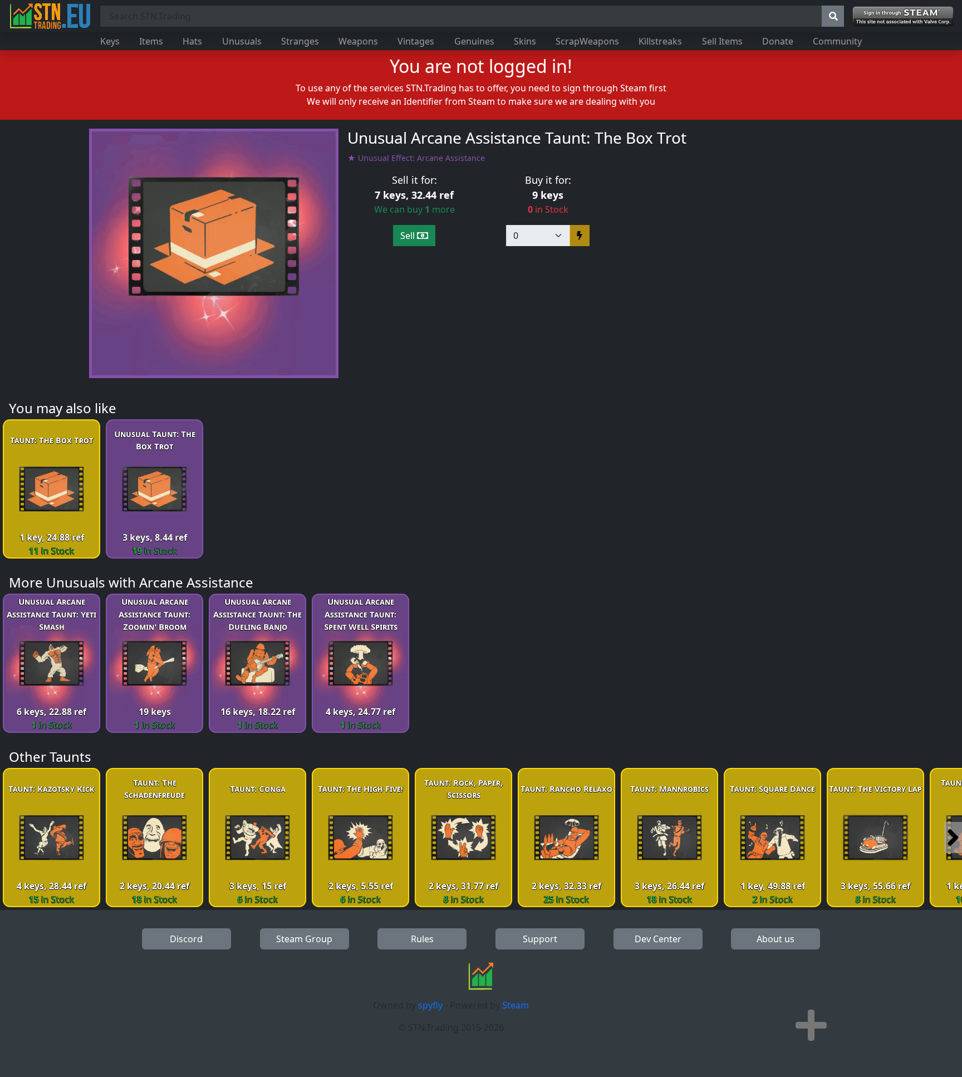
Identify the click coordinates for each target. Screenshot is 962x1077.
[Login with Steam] (903, 16)
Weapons (358, 41)
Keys (110, 41)
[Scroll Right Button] (953, 837)
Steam (515, 1005)
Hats (192, 41)
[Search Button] (833, 16)
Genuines (474, 41)
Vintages (415, 41)
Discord (186, 939)
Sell (408, 235)
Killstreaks (660, 41)
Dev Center (658, 939)
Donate (777, 41)
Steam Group (304, 939)
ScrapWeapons (587, 41)
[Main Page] (50, 16)
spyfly (430, 1005)
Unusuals (242, 41)
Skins (525, 41)
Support (540, 939)
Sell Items (722, 41)
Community (837, 41)
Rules (422, 939)
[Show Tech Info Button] (811, 1025)
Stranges (300, 41)
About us (775, 939)
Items (151, 41)
